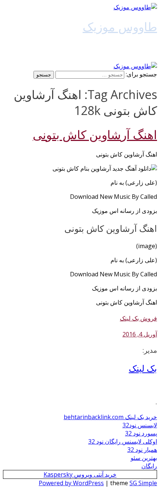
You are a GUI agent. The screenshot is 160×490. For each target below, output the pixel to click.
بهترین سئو (144, 458)
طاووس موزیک (120, 26)
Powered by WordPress (71, 483)
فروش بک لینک (138, 318)
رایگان (149, 466)
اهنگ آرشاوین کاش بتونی (95, 134)
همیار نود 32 (142, 449)
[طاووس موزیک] (135, 7)
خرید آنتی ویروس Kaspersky (80, 474)
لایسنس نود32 (139, 425)
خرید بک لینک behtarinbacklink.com (110, 417)
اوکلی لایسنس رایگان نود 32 (122, 441)
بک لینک (143, 368)
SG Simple (143, 483)
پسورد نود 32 (141, 433)
